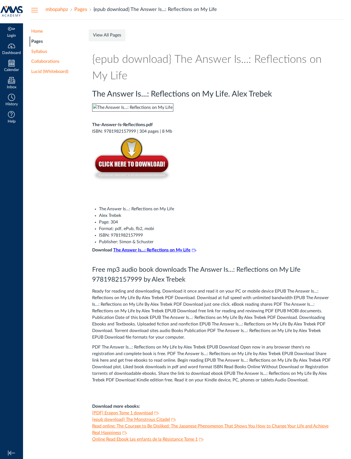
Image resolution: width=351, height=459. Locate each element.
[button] (11, 100)
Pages (37, 41)
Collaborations (45, 61)
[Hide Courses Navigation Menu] (34, 10)
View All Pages (107, 35)
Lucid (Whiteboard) (49, 71)
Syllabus (39, 51)
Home (37, 31)
